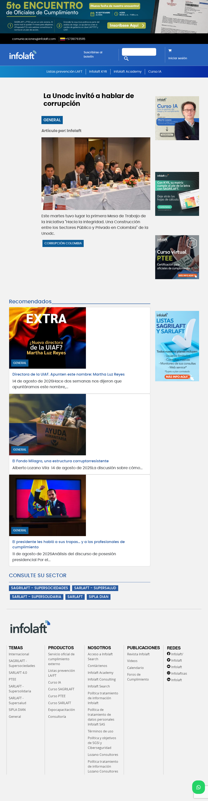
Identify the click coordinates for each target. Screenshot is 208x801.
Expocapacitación (61, 709)
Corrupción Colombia (63, 243)
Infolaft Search (99, 686)
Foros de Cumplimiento (138, 677)
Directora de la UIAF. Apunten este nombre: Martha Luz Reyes (68, 374)
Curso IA (154, 71)
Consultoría (57, 716)
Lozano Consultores (103, 754)
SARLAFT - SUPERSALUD (95, 588)
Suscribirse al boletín (93, 54)
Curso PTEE (57, 696)
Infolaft (176, 660)
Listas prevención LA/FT (61, 673)
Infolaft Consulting (102, 679)
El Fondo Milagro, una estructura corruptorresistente (60, 461)
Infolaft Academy (128, 71)
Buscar (126, 59)
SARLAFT (75, 597)
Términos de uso (100, 731)
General (52, 120)
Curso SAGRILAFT (61, 689)
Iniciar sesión (177, 58)
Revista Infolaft (138, 654)
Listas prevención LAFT (64, 71)
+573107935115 (75, 39)
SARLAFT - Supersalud (17, 700)
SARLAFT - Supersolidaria (20, 688)
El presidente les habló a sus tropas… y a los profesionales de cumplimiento (68, 544)
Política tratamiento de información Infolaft (103, 698)
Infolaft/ (177, 654)
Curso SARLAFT (59, 703)
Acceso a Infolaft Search (100, 656)
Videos (132, 661)
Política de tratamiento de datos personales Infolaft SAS (101, 717)
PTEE (12, 679)
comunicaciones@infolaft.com (34, 39)
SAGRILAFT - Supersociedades (22, 663)
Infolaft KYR (98, 71)
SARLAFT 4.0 (18, 672)
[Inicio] (43, 54)
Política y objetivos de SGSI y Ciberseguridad (102, 743)
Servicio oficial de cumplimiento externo (61, 659)
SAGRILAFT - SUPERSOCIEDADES (39, 588)
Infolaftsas (179, 673)
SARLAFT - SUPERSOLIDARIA (36, 597)
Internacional (19, 654)
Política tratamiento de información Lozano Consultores (103, 766)
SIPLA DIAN (98, 597)
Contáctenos (97, 665)
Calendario (135, 667)
